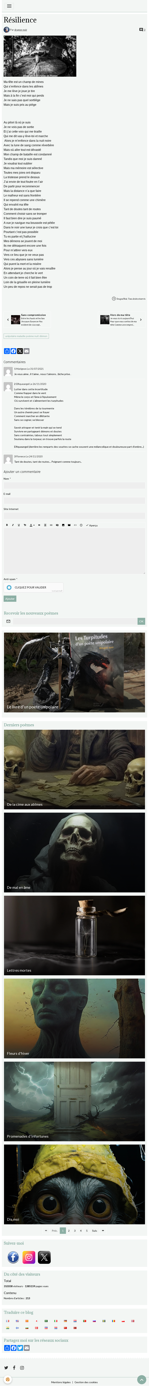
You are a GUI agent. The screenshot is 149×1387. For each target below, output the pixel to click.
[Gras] (7, 525)
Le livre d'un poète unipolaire (32, 707)
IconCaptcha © (57, 591)
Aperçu (93, 525)
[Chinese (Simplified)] (65, 1327)
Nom (6, 478)
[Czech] (46, 1327)
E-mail (7, 493)
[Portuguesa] (84, 1320)
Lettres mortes (19, 970)
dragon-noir (20, 29)
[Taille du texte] (25, 525)
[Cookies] (8, 1379)
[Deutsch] (65, 1320)
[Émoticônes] (81, 525)
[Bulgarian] (27, 1327)
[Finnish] (17, 1327)
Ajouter (10, 598)
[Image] (63, 525)
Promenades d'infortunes (28, 1136)
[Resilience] (40, 55)
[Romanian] (113, 1320)
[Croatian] (56, 1327)
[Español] (27, 1320)
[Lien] (51, 525)
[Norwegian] (133, 1320)
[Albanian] (75, 1327)
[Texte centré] (45, 525)
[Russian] (94, 1320)
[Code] (75, 525)
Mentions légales (61, 1382)
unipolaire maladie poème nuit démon (26, 336)
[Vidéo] (69, 525)
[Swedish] (104, 1320)
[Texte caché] (57, 525)
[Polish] (123, 1320)
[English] (17, 1320)
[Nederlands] (75, 1320)
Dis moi (13, 1219)
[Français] (7, 1320)
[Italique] (13, 525)
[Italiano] (56, 1320)
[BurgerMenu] (9, 6)
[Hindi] (7, 1327)
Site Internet (11, 508)
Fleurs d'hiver (18, 1053)
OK (141, 621)
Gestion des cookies (86, 1382)
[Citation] (39, 525)
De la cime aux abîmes (25, 804)
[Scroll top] (141, 1379)
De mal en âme (18, 887)
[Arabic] (46, 1320)
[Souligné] (19, 525)
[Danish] (36, 1327)
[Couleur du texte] (32, 525)
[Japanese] (36, 1320)
